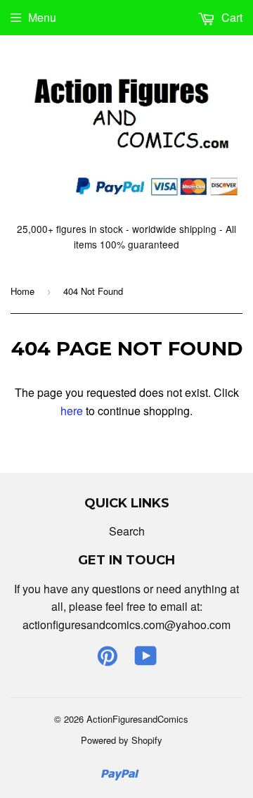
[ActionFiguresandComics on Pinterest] (107, 660)
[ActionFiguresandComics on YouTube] (146, 660)
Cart (230, 17)
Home (22, 291)
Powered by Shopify (121, 740)
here (71, 411)
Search (127, 531)
